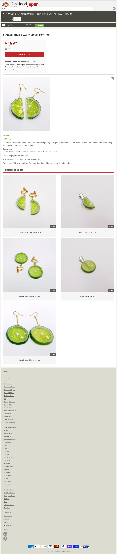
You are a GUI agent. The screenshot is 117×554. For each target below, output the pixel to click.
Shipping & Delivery (9, 401)
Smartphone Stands (9, 496)
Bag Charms (7, 436)
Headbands (7, 460)
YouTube (5, 534)
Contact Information (9, 422)
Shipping (52, 14)
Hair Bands (7, 451)
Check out (39, 25)
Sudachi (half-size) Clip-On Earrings (29, 232)
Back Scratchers (8, 433)
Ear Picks (6, 445)
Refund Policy (8, 407)
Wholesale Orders (9, 396)
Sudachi (9, 139)
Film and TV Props (9, 393)
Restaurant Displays (9, 390)
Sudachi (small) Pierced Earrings (29, 360)
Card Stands (7, 442)
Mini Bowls (7, 472)
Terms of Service (8, 419)
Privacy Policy (8, 416)
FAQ (60, 14)
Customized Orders (26, 14)
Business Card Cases (10, 439)
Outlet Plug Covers (9, 484)
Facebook (5, 538)
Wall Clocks (7, 507)
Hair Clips (6, 454)
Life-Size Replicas (9, 466)
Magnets (6, 469)
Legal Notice (7, 413)
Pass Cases (7, 487)
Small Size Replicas (9, 493)
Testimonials (41, 14)
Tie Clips (6, 499)
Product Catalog (9, 14)
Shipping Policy (8, 404)
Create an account (18, 25)
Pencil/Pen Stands (9, 490)
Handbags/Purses (9, 457)
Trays (5, 502)
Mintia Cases (7, 475)
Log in (9, 25)
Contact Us (68, 14)
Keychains (7, 463)
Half (4, 139)
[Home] (58, 4)
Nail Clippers (7, 481)
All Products (7, 430)
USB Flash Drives (9, 505)
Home (5, 375)
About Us (6, 378)
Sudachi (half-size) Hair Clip (87, 232)
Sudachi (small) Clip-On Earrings (29, 296)
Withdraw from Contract (10, 410)
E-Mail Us (6, 518)
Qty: (6, 49)
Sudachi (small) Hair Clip (87, 296)
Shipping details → (11, 70)
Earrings (6, 135)
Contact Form (8, 515)
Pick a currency (8, 19)
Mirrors (6, 478)
